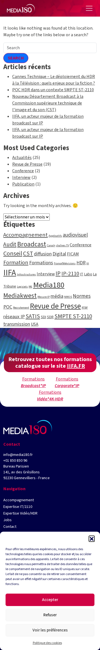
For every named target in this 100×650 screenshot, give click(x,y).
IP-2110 (70, 274)
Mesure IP (44, 297)
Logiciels (22, 286)
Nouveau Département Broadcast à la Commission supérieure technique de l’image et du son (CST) (47, 103)
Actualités (22, 158)
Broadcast (31, 244)
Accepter (50, 600)
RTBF (85, 308)
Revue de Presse (27, 164)
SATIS (33, 316)
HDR (81, 262)
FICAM (73, 254)
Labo (88, 274)
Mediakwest (20, 295)
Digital (59, 253)
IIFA (9, 273)
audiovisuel (75, 235)
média (57, 296)
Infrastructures (26, 274)
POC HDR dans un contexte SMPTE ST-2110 (53, 90)
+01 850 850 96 (15, 460)
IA (87, 263)
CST (28, 253)
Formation (15, 263)
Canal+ (51, 245)
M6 (30, 286)
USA (34, 324)
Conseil (12, 253)
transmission (16, 324)
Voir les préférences (50, 630)
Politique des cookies (47, 643)
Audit (9, 244)
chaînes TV (62, 245)
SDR (50, 317)
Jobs (7, 520)
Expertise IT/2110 (17, 507)
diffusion (43, 253)
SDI (43, 317)
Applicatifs (55, 236)
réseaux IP (14, 316)
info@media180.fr (18, 455)
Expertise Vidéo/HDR (20, 513)
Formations (41, 262)
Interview (21, 177)
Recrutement (21, 308)
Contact (9, 526)
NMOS (68, 297)
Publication (23, 184)
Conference (23, 171)
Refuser (50, 615)
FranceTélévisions (65, 263)
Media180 (48, 285)
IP (58, 273)
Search (16, 58)
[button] (91, 538)
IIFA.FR (76, 366)
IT (81, 274)
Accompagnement (25, 235)
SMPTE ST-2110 (73, 316)
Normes (82, 296)
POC (7, 307)
